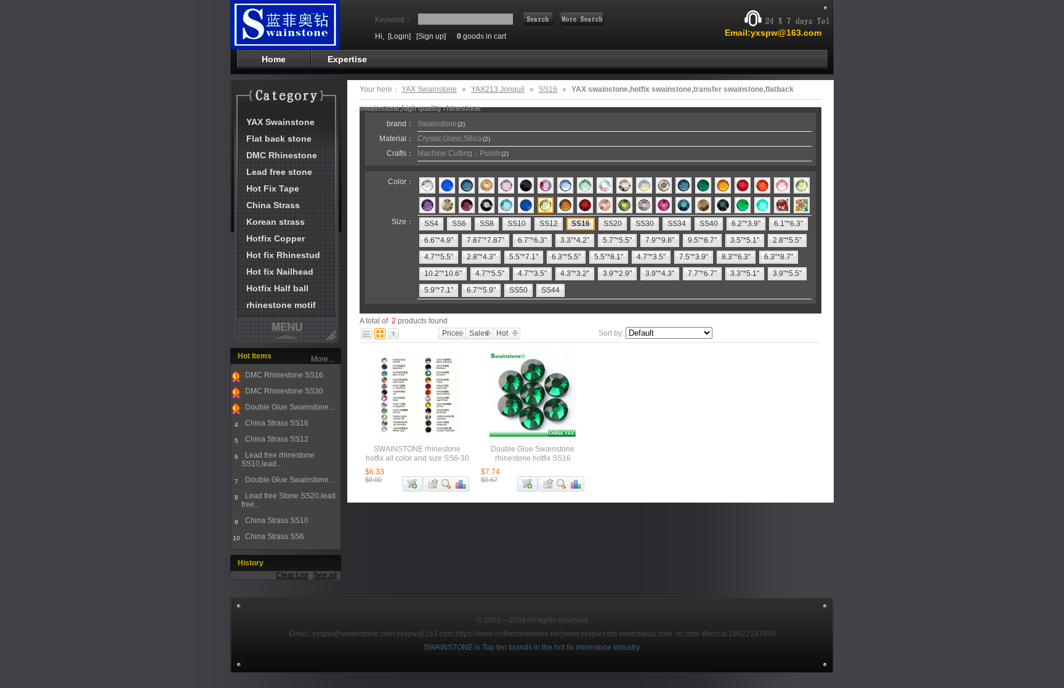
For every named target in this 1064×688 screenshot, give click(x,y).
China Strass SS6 (273, 536)
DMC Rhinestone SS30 (283, 391)
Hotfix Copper (275, 238)
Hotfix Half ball (277, 288)
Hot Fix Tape (272, 188)
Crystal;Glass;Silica (453, 138)
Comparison (461, 484)
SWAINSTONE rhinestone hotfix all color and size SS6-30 (417, 454)
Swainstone (441, 123)
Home (274, 59)
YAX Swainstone (280, 122)
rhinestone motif (281, 305)
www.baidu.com (645, 633)
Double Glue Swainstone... (288, 407)
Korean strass (275, 222)
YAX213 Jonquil (498, 89)
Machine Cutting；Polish (463, 153)
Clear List (292, 575)
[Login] (399, 36)
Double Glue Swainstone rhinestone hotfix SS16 (532, 454)
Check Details (447, 484)
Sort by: (611, 333)
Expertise (347, 59)
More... (322, 359)
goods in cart (481, 36)
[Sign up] (431, 36)
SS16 (548, 89)
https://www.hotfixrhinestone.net (508, 633)
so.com (687, 633)
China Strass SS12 (275, 439)
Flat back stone (279, 139)
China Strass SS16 (275, 423)
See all (325, 575)
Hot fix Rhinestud (283, 255)
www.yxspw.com (590, 633)
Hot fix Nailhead (279, 272)
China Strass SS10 (275, 520)
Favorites (431, 484)
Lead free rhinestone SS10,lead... (278, 459)
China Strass (273, 205)
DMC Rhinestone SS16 (283, 375)
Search (582, 18)
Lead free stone (279, 172)
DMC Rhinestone (281, 155)
